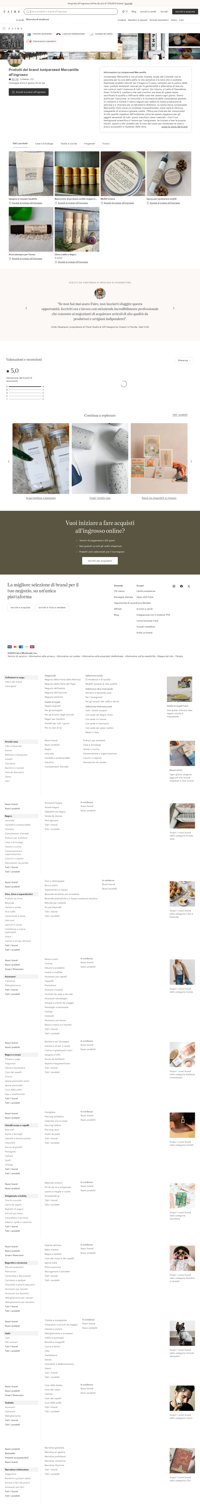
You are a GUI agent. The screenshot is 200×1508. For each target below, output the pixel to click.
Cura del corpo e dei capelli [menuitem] (59, 1258)
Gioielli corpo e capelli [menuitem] (17, 1125)
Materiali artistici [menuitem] (54, 1182)
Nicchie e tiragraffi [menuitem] (55, 1342)
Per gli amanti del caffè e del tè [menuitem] (102, 701)
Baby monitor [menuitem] (52, 1249)
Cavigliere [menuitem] (50, 1112)
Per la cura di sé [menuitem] (53, 727)
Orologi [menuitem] (48, 1011)
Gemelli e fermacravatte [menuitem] (18, 1138)
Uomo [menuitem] (8, 776)
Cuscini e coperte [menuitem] (92, 757)
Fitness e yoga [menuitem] (12, 1059)
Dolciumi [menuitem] (9, 920)
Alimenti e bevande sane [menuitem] (98, 692)
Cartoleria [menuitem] (10, 763)
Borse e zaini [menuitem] (51, 959)
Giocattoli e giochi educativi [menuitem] (20, 1284)
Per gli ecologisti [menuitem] (53, 710)
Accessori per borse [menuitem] (55, 1020)
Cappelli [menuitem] (49, 981)
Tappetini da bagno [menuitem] (55, 811)
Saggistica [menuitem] (10, 1474)
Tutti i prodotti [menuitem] (12, 871)
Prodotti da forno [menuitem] (14, 898)
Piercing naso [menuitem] (52, 1129)
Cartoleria (121, 20)
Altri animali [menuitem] (11, 1342)
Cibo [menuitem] (47, 1350)
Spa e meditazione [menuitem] (15, 1094)
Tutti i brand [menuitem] (11, 867)
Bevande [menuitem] (9, 902)
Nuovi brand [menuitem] (51, 740)
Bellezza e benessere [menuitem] (16, 754)
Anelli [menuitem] (8, 1160)
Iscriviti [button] (128, 3)
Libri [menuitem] (7, 781)
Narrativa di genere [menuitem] (55, 1452)
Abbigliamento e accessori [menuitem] (59, 1333)
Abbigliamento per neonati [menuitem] (19, 1297)
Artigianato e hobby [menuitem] (16, 1195)
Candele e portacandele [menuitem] (57, 757)
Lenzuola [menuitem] (49, 753)
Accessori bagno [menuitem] (53, 802)
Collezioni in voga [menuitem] (14, 677)
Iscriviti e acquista (185, 11)
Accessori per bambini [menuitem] (17, 1293)
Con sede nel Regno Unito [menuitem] (99, 714)
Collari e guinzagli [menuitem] (54, 1337)
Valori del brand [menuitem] (13, 681)
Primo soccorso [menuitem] (53, 1267)
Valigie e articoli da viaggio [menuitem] (59, 1002)
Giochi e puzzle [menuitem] (13, 1200)
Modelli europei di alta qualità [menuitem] (101, 683)
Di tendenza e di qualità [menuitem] (98, 679)
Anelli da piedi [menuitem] (52, 1134)
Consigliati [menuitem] (10, 686)
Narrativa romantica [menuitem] (55, 1460)
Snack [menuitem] (8, 936)
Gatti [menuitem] (7, 1333)
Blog (134, 11)
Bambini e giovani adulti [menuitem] (18, 1478)
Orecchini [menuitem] (10, 1142)
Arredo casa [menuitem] (11, 741)
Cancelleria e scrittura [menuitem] (16, 1217)
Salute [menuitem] (48, 1359)
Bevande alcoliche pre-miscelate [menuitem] (62, 894)
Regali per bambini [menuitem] (55, 719)
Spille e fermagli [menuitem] (14, 1134)
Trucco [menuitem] (8, 1076)
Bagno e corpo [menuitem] (13, 1054)
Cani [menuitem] (7, 1337)
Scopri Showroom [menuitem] (14, 969)
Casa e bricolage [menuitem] (92, 744)
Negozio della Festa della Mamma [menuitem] (63, 679)
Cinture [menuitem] (48, 963)
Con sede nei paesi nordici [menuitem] (99, 728)
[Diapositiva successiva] (174, 308)
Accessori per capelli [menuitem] (56, 976)
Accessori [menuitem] (10, 976)
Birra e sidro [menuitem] (51, 885)
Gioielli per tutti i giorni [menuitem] (57, 723)
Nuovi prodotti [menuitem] (52, 744)
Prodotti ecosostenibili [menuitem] (17, 1457)
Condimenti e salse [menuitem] (15, 916)
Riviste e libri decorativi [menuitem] (17, 1482)
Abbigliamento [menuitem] (13, 985)
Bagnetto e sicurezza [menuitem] (16, 1262)
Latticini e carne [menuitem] (13, 924)
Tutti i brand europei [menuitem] (96, 710)
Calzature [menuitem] (10, 981)
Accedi (164, 11)
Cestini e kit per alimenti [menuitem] (18, 941)
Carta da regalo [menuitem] (13, 1204)
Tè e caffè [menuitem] (10, 911)
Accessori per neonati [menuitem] (16, 1289)
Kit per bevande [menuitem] (53, 907)
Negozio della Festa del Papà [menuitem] (60, 683)
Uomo (174, 20)
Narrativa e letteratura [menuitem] (17, 1469)
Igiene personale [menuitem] (13, 1085)
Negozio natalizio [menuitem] (54, 697)
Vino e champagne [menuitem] (54, 881)
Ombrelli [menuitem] (49, 1016)
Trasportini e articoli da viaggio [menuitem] (61, 1324)
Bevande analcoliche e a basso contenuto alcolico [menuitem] (71, 898)
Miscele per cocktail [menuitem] (55, 902)
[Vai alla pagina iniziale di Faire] (11, 11)
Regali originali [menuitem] (53, 705)
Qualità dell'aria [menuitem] (53, 1245)
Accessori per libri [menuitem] (14, 1487)
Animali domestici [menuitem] (14, 772)
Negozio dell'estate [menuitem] (55, 688)
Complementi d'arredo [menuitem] (56, 766)
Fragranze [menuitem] (10, 1063)
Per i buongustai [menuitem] (93, 697)
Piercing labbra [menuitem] (53, 1125)
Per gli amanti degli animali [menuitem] (59, 714)
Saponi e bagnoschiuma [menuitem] (57, 1063)
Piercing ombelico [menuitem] (54, 1116)
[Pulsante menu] (4, 28)
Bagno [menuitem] (48, 749)
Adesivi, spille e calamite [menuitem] (18, 1222)
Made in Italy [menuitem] (92, 732)
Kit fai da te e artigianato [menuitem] (58, 1187)
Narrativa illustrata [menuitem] (54, 1465)
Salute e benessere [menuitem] (15, 1067)
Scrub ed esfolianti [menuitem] (55, 1059)
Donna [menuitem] (8, 750)
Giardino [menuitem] (49, 762)
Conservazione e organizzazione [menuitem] (100, 753)
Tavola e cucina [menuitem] (91, 749)
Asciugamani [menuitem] (51, 820)
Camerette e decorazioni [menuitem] (18, 1275)
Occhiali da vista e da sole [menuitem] (59, 994)
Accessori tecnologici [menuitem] (56, 998)
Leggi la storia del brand (175, 126)
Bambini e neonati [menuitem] (14, 767)
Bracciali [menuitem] (9, 1129)
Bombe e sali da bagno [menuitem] (57, 1041)
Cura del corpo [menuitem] (52, 1389)
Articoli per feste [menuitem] (14, 1213)
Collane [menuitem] (9, 1156)
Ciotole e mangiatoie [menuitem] (56, 1320)
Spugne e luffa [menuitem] (52, 1054)
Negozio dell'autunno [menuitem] (56, 692)
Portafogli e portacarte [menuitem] (56, 1007)
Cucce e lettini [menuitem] (52, 1346)
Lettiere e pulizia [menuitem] (53, 1329)
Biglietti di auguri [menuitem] (14, 1209)
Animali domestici (159, 20)
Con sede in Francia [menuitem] (95, 719)
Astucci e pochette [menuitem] (55, 967)
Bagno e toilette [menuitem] (53, 1254)
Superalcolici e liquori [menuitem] (56, 889)
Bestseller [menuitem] (10, 1453)
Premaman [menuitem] (10, 1271)
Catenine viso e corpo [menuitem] (56, 1121)
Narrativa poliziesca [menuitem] (55, 1456)
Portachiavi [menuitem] (50, 985)
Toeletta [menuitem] (9, 1402)
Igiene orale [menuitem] (51, 1262)
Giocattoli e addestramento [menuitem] (59, 1364)
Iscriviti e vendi (148, 11)
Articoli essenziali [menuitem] (14, 1267)
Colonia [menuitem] (49, 1394)
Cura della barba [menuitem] (53, 1385)
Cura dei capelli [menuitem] (13, 1072)
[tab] (20, 143)
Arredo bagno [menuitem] (52, 807)
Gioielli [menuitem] (8, 759)
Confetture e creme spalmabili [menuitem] (15, 930)
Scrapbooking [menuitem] (52, 1195)
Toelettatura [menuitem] (51, 1355)
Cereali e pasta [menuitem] (13, 907)
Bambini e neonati (138, 20)
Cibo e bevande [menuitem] (13, 746)
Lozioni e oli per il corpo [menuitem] (57, 1046)
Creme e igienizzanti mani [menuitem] (58, 1050)
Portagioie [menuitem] (10, 1151)
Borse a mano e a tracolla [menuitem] (58, 1024)
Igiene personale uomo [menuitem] (17, 1081)
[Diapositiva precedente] (26, 308)
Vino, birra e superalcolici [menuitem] (19, 894)
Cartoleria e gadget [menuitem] (15, 1280)
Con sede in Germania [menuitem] (97, 723)
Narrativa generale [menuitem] (54, 1447)
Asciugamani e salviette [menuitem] (57, 1271)
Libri (181, 20)
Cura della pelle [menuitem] (13, 1089)
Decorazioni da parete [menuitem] (94, 762)
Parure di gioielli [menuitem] (13, 1147)
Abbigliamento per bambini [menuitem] (19, 1302)
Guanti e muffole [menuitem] (53, 972)
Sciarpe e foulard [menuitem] (54, 989)
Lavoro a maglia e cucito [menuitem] (58, 1191)
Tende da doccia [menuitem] (53, 816)
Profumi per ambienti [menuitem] (94, 740)
